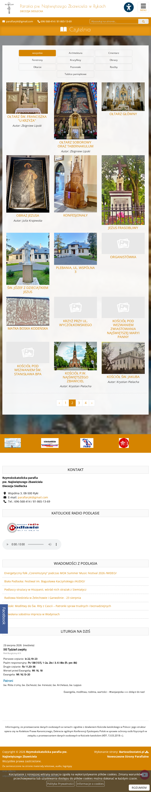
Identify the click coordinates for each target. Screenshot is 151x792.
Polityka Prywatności (60, 784)
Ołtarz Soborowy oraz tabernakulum (75, 144)
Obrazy (114, 60)
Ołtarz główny (123, 114)
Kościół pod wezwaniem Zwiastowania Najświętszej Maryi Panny (123, 329)
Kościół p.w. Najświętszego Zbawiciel (75, 377)
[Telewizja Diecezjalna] (86, 443)
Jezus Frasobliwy (123, 228)
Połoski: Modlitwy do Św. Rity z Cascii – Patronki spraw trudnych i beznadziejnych (57, 606)
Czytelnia (80, 29)
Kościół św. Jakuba (123, 376)
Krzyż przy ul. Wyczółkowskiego (75, 323)
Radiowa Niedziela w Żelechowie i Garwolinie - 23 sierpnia (42, 598)
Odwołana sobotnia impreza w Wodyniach (32, 614)
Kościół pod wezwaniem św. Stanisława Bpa (27, 370)
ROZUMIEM (139, 787)
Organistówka (123, 257)
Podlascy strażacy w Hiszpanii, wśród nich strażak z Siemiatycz (45, 589)
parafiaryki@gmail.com (19, 21)
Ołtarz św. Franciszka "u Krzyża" (27, 118)
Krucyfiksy (75, 60)
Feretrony (37, 60)
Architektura (75, 53)
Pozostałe (75, 67)
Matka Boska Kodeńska (28, 328)
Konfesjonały (75, 215)
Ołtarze (37, 67)
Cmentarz (113, 53)
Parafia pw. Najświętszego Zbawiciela (63, 8)
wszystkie (37, 53)
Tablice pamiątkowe (76, 74)
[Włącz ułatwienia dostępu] (128, 7)
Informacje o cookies (90, 784)
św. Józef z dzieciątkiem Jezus (27, 289)
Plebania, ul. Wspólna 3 (75, 269)
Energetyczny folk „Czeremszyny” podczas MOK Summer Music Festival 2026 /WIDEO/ (60, 573)
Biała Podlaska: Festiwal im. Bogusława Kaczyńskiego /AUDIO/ (44, 581)
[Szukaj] (143, 21)
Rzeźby (114, 67)
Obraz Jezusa (27, 215)
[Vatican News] (123, 443)
